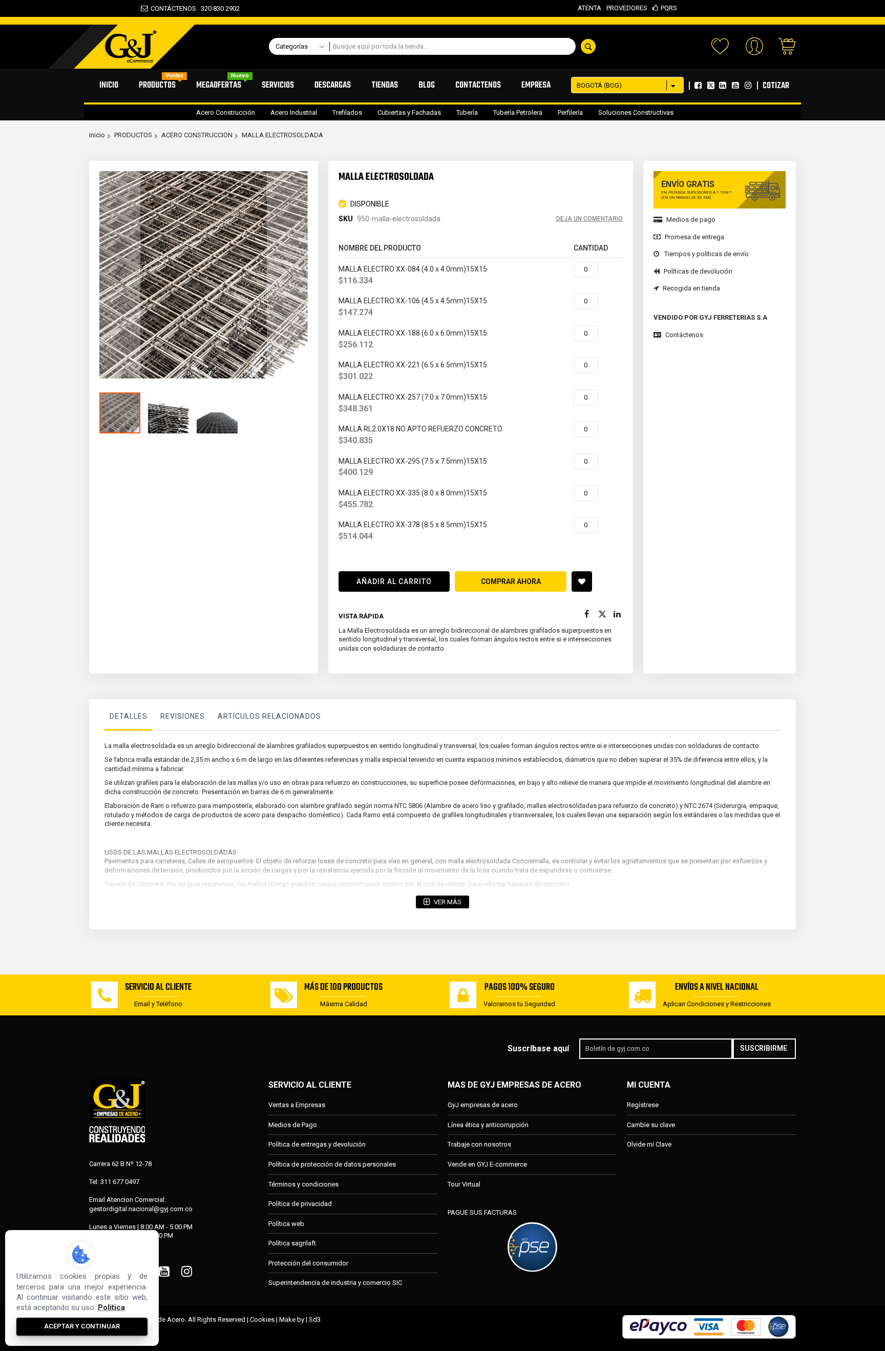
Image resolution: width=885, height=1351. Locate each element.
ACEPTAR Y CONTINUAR (82, 1326)
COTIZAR (776, 86)
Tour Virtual (464, 1184)
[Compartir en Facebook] (587, 614)
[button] (119, 275)
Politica (111, 1307)
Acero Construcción (225, 112)
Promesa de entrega (694, 237)
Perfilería (570, 112)
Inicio (97, 135)
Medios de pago (690, 219)
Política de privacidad (300, 1204)
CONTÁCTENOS (173, 8)
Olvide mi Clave (649, 1144)
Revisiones (182, 716)
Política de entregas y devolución (317, 1144)
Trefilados (347, 112)
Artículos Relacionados (269, 716)
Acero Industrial (293, 112)
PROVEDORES (626, 8)
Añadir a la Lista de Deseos (582, 581)
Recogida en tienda (691, 288)
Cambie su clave (651, 1125)
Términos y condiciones (303, 1184)
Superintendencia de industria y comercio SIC (335, 1282)
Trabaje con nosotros (479, 1144)
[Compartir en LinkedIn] (618, 614)
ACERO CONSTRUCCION (197, 135)
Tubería (467, 112)
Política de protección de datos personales (332, 1164)
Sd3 (315, 1319)
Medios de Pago (292, 1125)
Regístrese (643, 1105)
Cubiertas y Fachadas (409, 112)
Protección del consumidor (308, 1263)
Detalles (129, 716)
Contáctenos (684, 335)
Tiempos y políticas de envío (706, 254)
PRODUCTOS (133, 135)
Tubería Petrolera (517, 112)
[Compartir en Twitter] (602, 614)
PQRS (669, 8)
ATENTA (589, 8)
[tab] (128, 719)
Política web (286, 1224)
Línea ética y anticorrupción (488, 1125)
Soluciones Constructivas (635, 112)
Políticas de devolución (698, 271)
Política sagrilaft (292, 1243)
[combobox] (466, 46)
